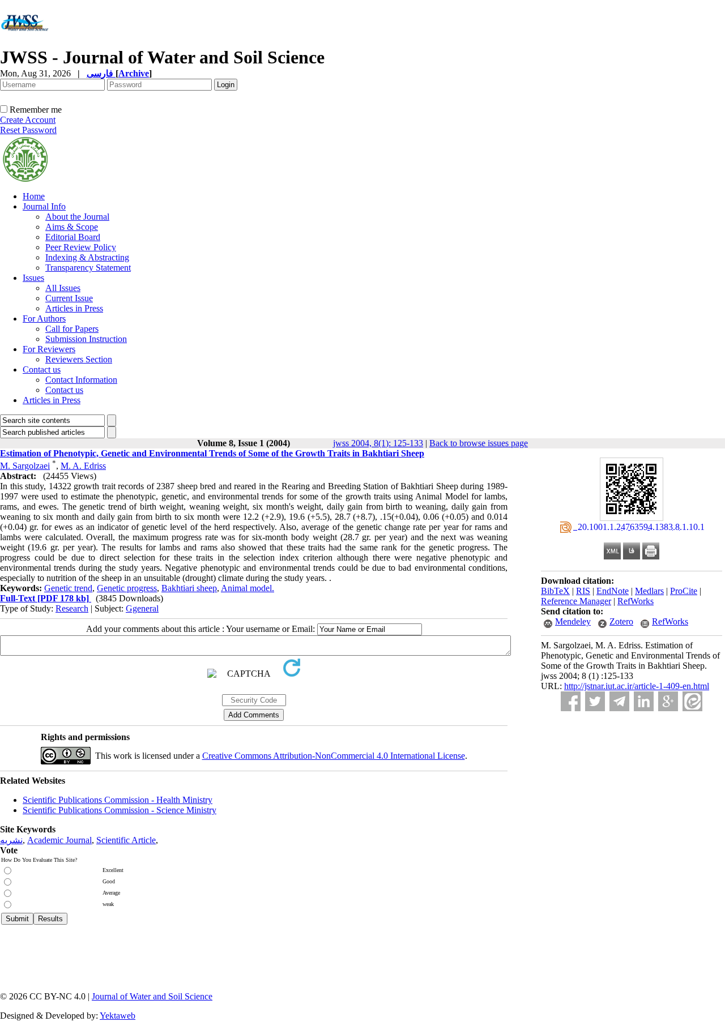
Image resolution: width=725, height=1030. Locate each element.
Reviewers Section (78, 359)
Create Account (28, 120)
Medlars (649, 591)
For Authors (44, 318)
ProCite (683, 591)
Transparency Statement (88, 267)
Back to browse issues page (478, 443)
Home (34, 196)
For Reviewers (49, 349)
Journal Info (44, 206)
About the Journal (77, 216)
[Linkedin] (644, 701)
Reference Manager (576, 601)
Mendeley (573, 621)
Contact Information (81, 379)
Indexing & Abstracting (87, 257)
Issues (33, 278)
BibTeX (555, 591)
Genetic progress (127, 588)
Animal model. (247, 588)
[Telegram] (619, 701)
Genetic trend (68, 588)
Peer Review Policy (80, 247)
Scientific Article (126, 840)
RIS (583, 591)
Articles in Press (74, 308)
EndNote (612, 591)
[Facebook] (571, 701)
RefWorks (635, 601)
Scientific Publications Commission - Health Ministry (117, 800)
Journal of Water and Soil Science (152, 996)
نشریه (11, 840)
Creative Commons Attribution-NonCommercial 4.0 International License (333, 755)
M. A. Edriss (83, 466)
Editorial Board (72, 237)
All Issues (62, 288)
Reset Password (28, 130)
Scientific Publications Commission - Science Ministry (119, 810)
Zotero (621, 621)
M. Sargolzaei (25, 466)
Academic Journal (59, 840)
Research (72, 608)
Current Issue (69, 298)
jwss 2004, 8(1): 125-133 (378, 443)
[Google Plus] (668, 701)
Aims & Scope (71, 227)
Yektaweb (117, 1015)
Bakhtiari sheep (189, 588)
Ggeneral (142, 608)
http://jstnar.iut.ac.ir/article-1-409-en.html (636, 686)
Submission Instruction (86, 339)
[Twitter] (595, 701)
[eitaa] (692, 701)
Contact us (42, 369)
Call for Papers (72, 329)
